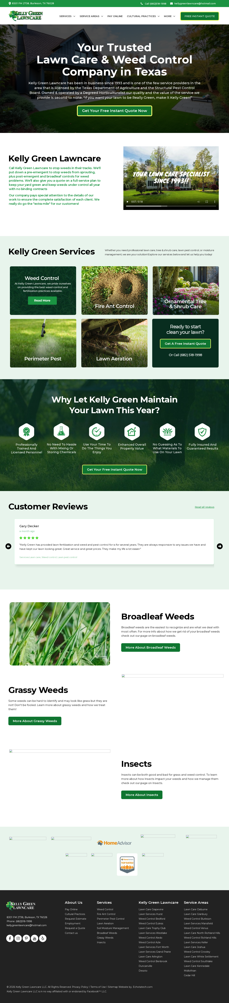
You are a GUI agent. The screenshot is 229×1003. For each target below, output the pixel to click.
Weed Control (105, 909)
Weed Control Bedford (152, 918)
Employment (72, 923)
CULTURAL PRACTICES (141, 16)
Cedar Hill (189, 975)
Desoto (143, 970)
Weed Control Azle (150, 942)
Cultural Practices (75, 914)
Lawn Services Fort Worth (154, 947)
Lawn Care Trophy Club (152, 928)
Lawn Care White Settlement (201, 956)
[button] (67, 16)
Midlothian (190, 970)
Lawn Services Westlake (153, 933)
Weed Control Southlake (198, 961)
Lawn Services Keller (196, 942)
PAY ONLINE (115, 16)
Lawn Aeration (105, 923)
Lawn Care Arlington (150, 956)
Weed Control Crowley (197, 951)
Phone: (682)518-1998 (19, 921)
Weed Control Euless (151, 923)
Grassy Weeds (105, 937)
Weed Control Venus (196, 928)
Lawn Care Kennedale (197, 966)
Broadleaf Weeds (107, 933)
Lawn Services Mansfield (198, 923)
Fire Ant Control (106, 914)
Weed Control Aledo (150, 937)
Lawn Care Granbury (196, 914)
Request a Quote (75, 928)
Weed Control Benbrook (153, 961)
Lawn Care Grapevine (151, 909)
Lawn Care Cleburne (196, 909)
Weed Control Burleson (197, 918)
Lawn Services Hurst (151, 914)
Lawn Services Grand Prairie (155, 951)
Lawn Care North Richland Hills (202, 933)
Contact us (71, 933)
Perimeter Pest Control (110, 918)
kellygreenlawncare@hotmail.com (195, 3)
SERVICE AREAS (89, 16)
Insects (101, 942)
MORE (167, 16)
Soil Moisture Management (113, 928)
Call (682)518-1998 (155, 3)
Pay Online (71, 909)
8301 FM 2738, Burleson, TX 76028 (33, 3)
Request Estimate (75, 918)
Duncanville (145, 966)
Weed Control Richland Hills (200, 937)
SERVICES (65, 16)
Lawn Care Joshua (194, 947)
